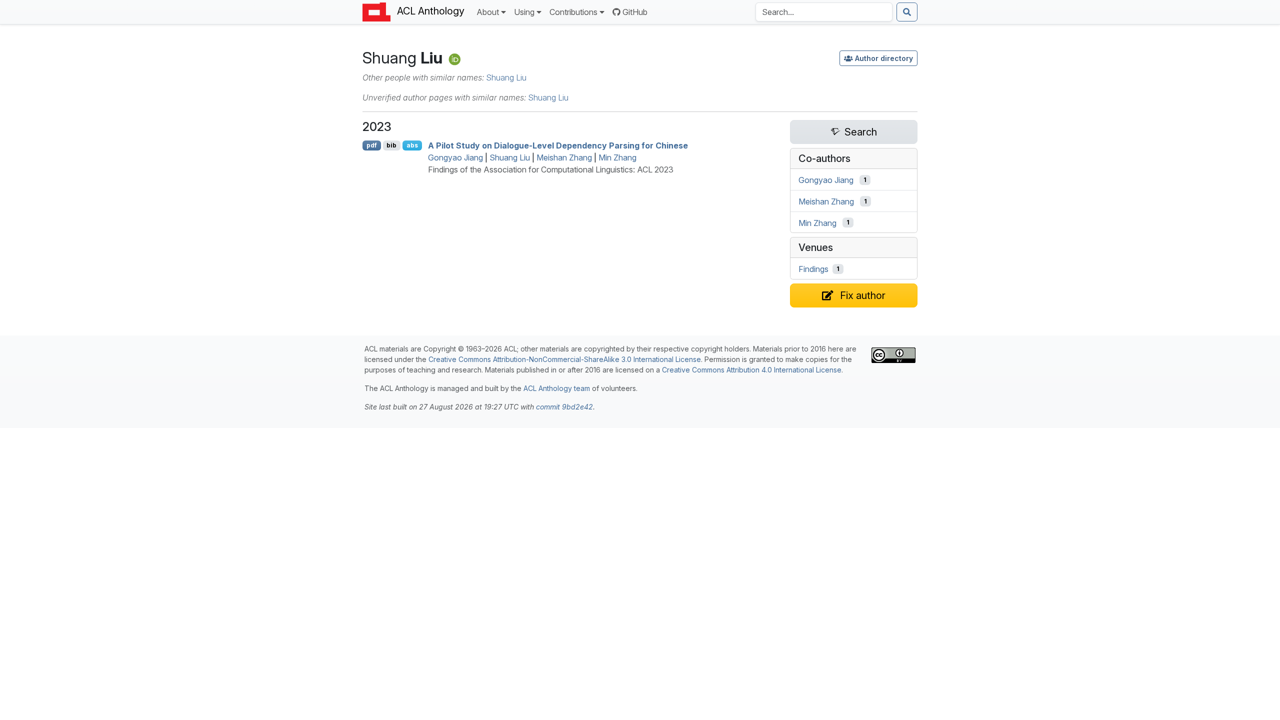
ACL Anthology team (557, 388)
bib (391, 145)
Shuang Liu (506, 77)
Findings (813, 269)
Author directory (884, 58)
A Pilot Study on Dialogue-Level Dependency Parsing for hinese (558, 145)
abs (412, 145)
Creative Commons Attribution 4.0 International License (752, 370)
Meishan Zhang (564, 157)
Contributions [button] (574, 12)
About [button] (487, 12)
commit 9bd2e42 (564, 406)
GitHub (635, 12)
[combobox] (824, 12)
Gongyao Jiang (455, 157)
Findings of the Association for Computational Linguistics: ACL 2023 (551, 169)
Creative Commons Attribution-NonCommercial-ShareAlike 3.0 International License (564, 359)
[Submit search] (907, 12)
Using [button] (524, 12)
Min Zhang (617, 157)
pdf (371, 145)
